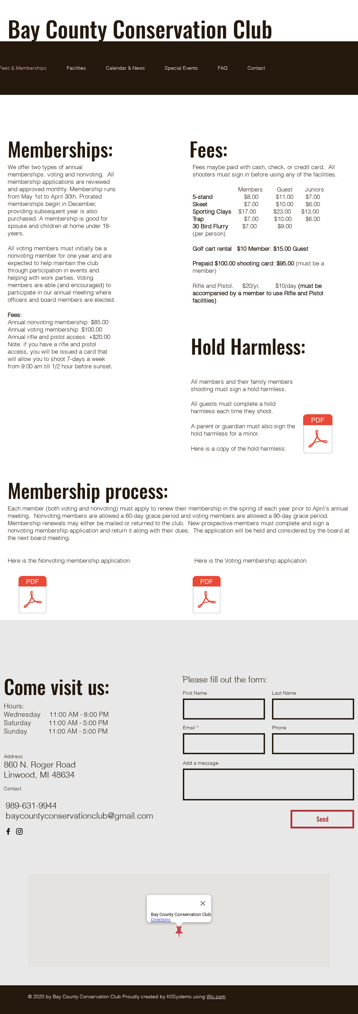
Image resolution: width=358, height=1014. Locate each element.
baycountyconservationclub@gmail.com (79, 816)
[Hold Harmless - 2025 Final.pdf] (317, 434)
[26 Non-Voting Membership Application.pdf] (32, 595)
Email (189, 727)
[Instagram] (19, 831)
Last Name (284, 692)
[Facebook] (8, 831)
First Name (195, 692)
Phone (279, 727)
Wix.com (216, 996)
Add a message (201, 762)
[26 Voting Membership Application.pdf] (206, 595)
